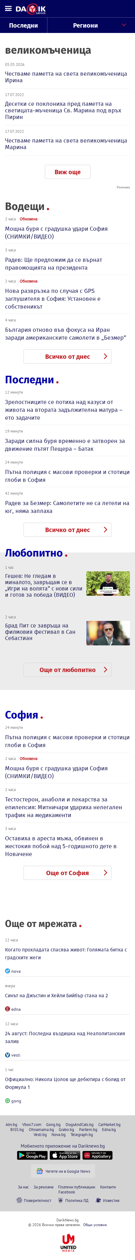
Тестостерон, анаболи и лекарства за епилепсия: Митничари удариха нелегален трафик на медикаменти (63, 807)
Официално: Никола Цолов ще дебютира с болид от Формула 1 (65, 1083)
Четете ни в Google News (68, 1171)
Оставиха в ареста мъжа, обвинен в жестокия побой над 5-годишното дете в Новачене (61, 846)
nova (16, 971)
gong (16, 1101)
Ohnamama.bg (41, 1129)
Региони (85, 25)
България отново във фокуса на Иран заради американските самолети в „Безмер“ (65, 333)
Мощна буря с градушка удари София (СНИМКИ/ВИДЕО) (56, 232)
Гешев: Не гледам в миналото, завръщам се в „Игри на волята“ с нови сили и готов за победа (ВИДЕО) (44, 585)
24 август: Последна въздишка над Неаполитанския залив (65, 1037)
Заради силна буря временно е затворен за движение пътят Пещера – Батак (65, 444)
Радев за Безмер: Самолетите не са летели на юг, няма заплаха (67, 506)
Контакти (108, 1186)
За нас (23, 1186)
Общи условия (95, 1224)
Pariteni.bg (88, 1129)
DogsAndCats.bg (80, 1124)
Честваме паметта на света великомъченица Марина (66, 143)
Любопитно (34, 553)
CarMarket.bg (109, 1124)
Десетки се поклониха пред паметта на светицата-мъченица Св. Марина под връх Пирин (63, 110)
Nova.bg (58, 1134)
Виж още (68, 172)
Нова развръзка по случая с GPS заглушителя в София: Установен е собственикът (52, 298)
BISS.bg (17, 1129)
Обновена (28, 218)
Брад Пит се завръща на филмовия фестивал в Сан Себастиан (40, 632)
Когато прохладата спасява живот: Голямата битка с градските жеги (66, 954)
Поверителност (37, 1200)
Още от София (67, 873)
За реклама (43, 1186)
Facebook (66, 1191)
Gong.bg (53, 1124)
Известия (111, 1200)
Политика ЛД (77, 1200)
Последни (23, 25)
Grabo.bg (66, 1129)
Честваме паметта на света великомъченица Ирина (66, 76)
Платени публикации (76, 1186)
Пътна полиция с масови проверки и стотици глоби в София (67, 475)
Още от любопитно (68, 670)
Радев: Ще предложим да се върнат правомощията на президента (53, 263)
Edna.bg (109, 1129)
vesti (15, 1055)
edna (16, 1009)
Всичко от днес (67, 356)
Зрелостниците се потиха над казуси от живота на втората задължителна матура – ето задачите (63, 409)
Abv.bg (11, 1124)
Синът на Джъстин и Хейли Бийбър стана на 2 (56, 996)
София (21, 714)
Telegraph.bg (82, 1134)
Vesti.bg (40, 1134)
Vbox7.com (31, 1124)
